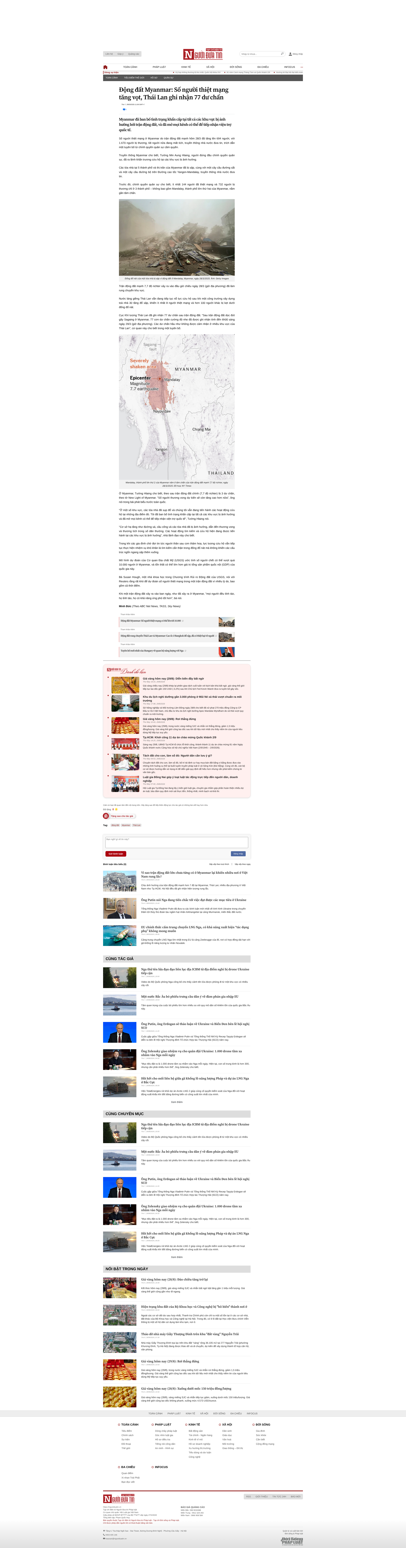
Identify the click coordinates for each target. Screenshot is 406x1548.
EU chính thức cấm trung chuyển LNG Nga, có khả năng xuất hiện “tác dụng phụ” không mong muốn (195, 929)
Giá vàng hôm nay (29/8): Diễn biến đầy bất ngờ (173, 678)
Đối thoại (126, 1444)
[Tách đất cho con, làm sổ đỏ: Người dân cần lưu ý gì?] (126, 762)
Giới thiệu (261, 1496)
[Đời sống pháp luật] (269, 1541)
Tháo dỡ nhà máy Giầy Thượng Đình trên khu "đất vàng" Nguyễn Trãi (190, 1334)
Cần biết (260, 1439)
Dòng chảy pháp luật (166, 1431)
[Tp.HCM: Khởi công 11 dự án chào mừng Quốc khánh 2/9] (126, 744)
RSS (248, 1496)
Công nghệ (194, 1457)
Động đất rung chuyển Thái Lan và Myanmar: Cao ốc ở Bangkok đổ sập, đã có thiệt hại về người (167, 636)
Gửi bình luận (116, 853)
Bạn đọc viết (128, 1482)
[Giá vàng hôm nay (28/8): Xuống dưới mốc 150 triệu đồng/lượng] (119, 1397)
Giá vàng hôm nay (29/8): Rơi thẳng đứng (169, 719)
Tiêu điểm (126, 1431)
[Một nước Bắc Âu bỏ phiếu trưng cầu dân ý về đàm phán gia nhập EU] (119, 1005)
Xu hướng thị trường (199, 1448)
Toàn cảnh (130, 67)
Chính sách (127, 1435)
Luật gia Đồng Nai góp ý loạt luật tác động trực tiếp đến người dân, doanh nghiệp (190, 779)
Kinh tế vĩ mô (196, 1439)
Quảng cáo (133, 54)
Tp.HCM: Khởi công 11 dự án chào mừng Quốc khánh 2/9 (179, 737)
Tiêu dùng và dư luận (200, 1452)
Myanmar (126, 825)
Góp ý (120, 54)
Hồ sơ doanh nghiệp (199, 1444)
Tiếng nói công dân (165, 1444)
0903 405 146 (111, 1535)
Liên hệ (109, 54)
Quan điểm (127, 1473)
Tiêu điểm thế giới (134, 78)
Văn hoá (226, 1439)
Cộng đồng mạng (265, 1444)
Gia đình (260, 1431)
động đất (115, 825)
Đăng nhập (238, 854)
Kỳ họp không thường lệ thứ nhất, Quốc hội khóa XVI (152, 72)
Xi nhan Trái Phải (130, 1477)
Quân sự (168, 78)
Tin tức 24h (279, 1496)
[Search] (282, 54)
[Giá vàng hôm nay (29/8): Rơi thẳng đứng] (126, 725)
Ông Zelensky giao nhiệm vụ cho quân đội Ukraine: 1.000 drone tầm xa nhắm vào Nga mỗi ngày (191, 1053)
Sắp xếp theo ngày (243, 864)
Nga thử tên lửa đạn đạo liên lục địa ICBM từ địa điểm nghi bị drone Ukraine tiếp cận (195, 971)
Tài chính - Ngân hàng (200, 1435)
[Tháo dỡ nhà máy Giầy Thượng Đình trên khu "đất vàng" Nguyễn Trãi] (119, 1342)
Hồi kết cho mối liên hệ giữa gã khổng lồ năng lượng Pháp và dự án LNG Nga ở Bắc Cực (195, 1080)
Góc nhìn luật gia (164, 1435)
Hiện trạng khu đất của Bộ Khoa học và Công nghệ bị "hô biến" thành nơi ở (194, 1307)
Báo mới (296, 1496)
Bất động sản (196, 1431)
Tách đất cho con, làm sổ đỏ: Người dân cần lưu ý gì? (177, 755)
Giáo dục (227, 1435)
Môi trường (228, 1444)
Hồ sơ (154, 78)
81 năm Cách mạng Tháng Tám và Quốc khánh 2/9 (203, 72)
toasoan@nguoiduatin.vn (116, 1539)
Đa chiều (263, 67)
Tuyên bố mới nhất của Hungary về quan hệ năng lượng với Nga (152, 650)
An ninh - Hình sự (164, 1448)
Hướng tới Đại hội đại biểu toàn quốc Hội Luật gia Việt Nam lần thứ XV (261, 72)
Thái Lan (136, 825)
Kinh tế (186, 67)
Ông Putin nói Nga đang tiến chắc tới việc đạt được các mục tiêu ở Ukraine (193, 900)
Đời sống (236, 67)
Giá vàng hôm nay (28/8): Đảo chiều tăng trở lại (174, 1279)
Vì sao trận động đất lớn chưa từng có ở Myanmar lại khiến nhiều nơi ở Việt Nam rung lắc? (194, 874)
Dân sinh (227, 1431)
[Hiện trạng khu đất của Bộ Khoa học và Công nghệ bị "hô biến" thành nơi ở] (119, 1315)
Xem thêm (177, 1102)
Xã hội (210, 67)
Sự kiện (125, 1439)
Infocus (289, 67)
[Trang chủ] (203, 54)
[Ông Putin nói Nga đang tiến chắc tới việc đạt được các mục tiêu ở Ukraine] (119, 908)
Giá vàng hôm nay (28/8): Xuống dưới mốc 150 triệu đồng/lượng (186, 1388)
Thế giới (125, 1448)
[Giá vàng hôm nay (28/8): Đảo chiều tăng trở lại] (119, 1287)
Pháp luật (159, 67)
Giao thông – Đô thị (232, 1448)
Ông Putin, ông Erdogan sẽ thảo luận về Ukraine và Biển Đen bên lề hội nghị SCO (195, 1026)
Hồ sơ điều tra (162, 1439)
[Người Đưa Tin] (161, 1498)
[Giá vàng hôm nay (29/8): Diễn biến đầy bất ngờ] (126, 685)
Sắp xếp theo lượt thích (219, 864)
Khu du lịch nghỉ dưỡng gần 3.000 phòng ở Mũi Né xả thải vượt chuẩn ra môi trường (192, 698)
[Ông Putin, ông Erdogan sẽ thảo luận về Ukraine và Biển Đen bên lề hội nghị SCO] (119, 1032)
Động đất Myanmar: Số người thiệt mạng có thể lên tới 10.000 (151, 620)
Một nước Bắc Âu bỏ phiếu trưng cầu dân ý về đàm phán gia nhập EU (190, 996)
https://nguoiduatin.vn (112, 1507)
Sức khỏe (261, 1435)
